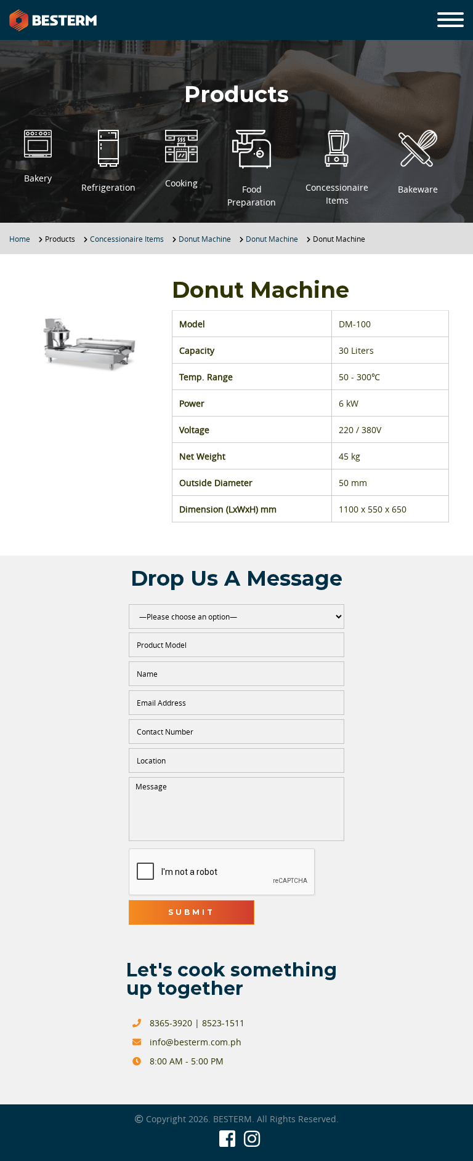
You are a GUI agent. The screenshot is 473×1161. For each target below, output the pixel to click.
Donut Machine (205, 239)
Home (19, 239)
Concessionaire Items (127, 239)
